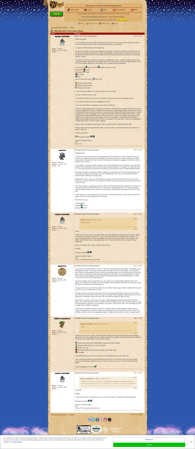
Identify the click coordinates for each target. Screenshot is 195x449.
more (135, 218)
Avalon (72, 27)
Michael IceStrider (62, 36)
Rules (115, 23)
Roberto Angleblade (62, 318)
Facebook (126, 14)
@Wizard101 (106, 14)
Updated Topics (93, 23)
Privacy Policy (17, 442)
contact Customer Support (116, 17)
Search (82, 23)
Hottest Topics (105, 23)
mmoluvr (62, 150)
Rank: (54, 48)
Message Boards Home (59, 27)
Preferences (149, 439)
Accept (149, 445)
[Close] (192, 442)
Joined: (55, 50)
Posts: (54, 52)
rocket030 (62, 266)
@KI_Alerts (116, 14)
